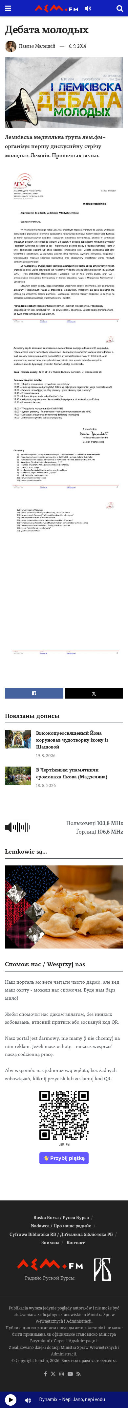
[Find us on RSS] (78, 1374)
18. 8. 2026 (46, 785)
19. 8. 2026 (45, 755)
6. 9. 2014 (77, 46)
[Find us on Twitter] (53, 1374)
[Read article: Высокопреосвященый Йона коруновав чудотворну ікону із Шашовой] (18, 739)
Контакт (76, 1242)
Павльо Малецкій (37, 46)
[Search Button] (120, 8)
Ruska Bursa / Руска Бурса (61, 1217)
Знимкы (50, 1242)
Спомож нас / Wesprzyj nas (45, 964)
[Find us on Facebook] (45, 1374)
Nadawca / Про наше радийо (61, 1225)
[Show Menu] (8, 8)
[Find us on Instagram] (61, 1374)
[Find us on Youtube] (70, 1374)
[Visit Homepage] (56, 8)
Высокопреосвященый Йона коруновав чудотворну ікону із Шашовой (72, 739)
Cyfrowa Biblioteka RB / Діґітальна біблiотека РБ (61, 1234)
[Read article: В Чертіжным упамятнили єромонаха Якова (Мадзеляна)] (18, 776)
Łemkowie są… (26, 851)
